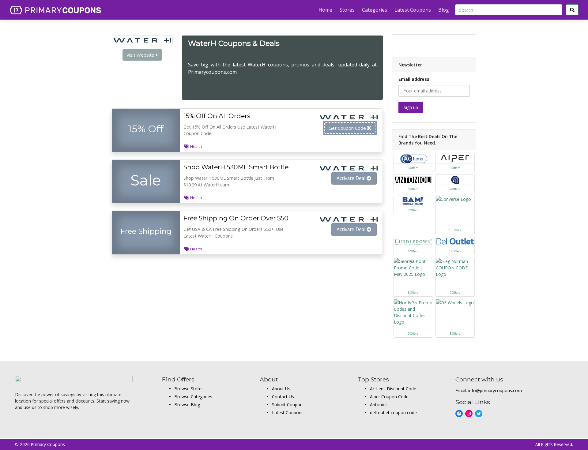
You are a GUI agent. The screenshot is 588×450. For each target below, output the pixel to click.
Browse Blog (187, 404)
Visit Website (141, 55)
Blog (443, 9)
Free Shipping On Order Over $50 (235, 218)
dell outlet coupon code (393, 412)
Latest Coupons (412, 9)
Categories (374, 9)
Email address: (414, 79)
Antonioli (378, 404)
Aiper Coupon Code (389, 396)
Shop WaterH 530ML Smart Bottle (235, 167)
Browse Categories (193, 396)
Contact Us (283, 396)
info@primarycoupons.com (495, 390)
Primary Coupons (48, 444)
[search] (572, 10)
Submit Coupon (287, 404)
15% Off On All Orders (216, 116)
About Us (281, 389)
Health (196, 146)
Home (325, 9)
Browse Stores (189, 389)
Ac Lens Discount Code (393, 389)
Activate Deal (352, 178)
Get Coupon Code (348, 128)
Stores (347, 9)
